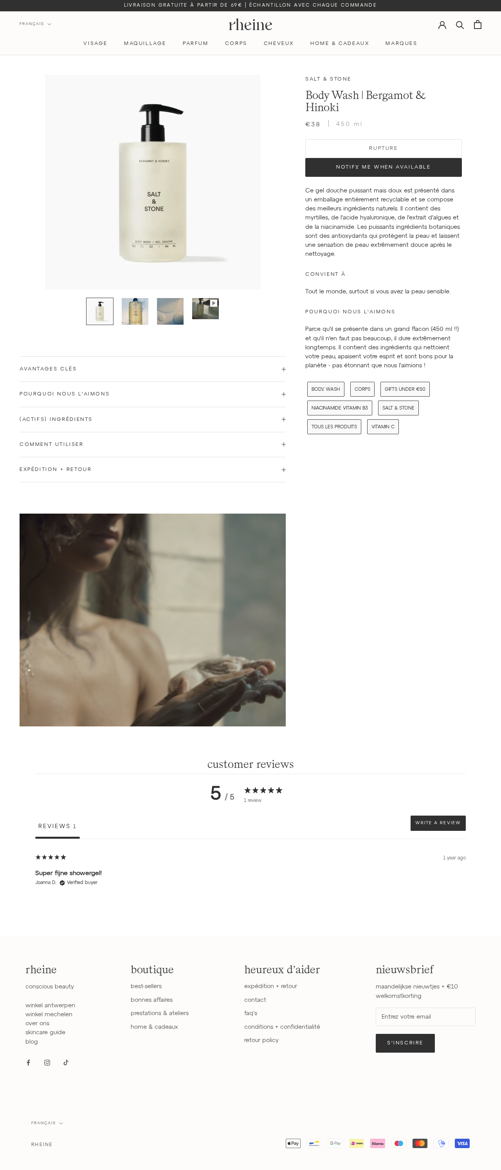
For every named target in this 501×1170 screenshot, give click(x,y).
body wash (326, 389)
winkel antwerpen (50, 1005)
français (43, 1123)
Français (32, 24)
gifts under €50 (405, 389)
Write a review (438, 823)
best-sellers (146, 986)
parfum (196, 43)
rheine (42, 1145)
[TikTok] (66, 1062)
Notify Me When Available (383, 167)
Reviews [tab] (57, 826)
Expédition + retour (56, 469)
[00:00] (152, 182)
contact (255, 1000)
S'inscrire (405, 1043)
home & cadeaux (339, 43)
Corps (362, 389)
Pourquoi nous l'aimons (65, 394)
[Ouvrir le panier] (477, 24)
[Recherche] (460, 24)
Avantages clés (48, 369)
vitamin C (383, 427)
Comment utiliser (52, 444)
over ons (37, 1023)
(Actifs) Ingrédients (56, 419)
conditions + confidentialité (282, 1027)
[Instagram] (47, 1062)
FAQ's (250, 1013)
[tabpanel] (250, 888)
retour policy (261, 1040)
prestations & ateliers (160, 1013)
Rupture (383, 148)
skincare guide (45, 1032)
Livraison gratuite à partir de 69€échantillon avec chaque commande (250, 5)
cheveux (279, 43)
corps (236, 43)
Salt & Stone (328, 79)
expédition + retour (270, 986)
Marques (401, 43)
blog (31, 1042)
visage (95, 43)
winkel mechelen (48, 1014)
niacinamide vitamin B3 (340, 408)
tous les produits (334, 427)
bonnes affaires (152, 1000)
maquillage (145, 43)
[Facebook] (28, 1062)
